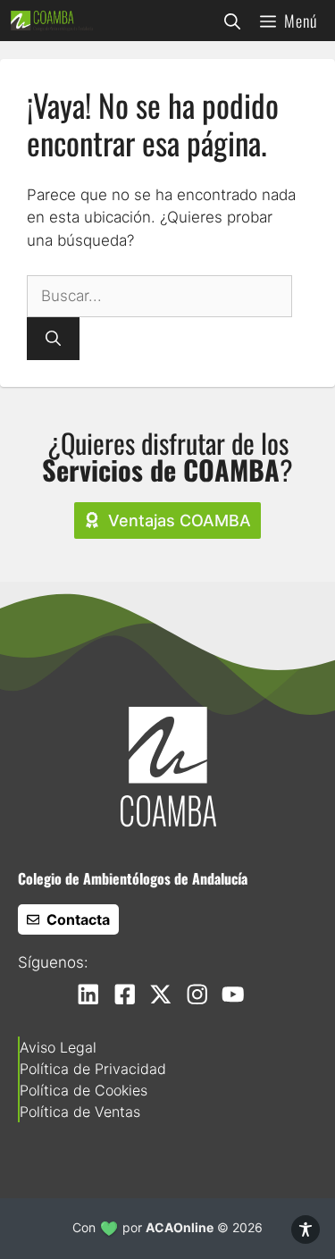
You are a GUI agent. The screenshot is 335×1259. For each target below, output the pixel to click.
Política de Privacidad (93, 1069)
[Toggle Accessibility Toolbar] (305, 1229)
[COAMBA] (52, 20)
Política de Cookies (83, 1090)
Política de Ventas (80, 1112)
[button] (232, 20)
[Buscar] (53, 338)
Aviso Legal (58, 1047)
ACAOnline (180, 1227)
